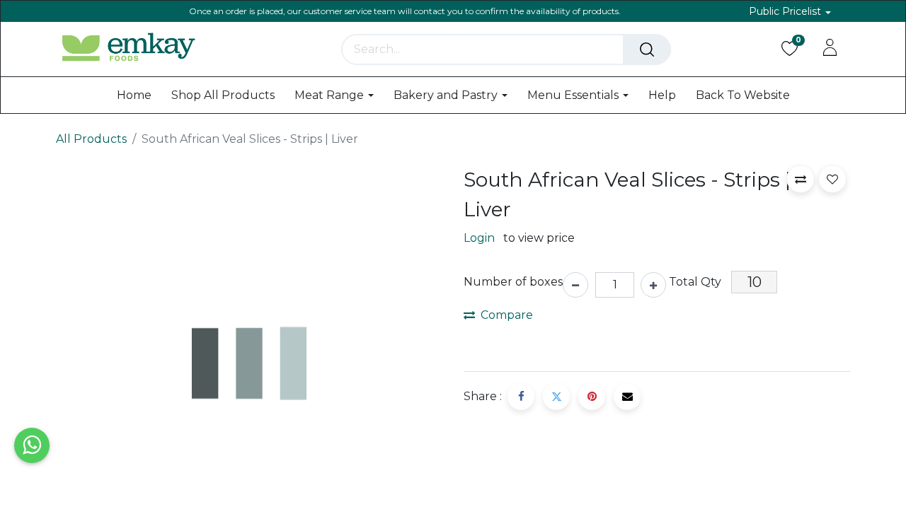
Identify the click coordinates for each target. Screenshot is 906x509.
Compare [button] (507, 315)
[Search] (647, 49)
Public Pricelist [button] (786, 11)
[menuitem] (134, 95)
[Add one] (653, 285)
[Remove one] (575, 285)
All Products (91, 139)
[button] (800, 179)
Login (479, 238)
